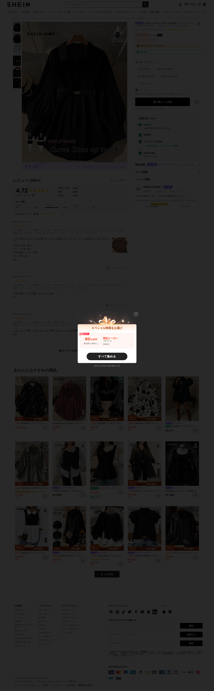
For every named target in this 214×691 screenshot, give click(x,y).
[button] (136, 314)
